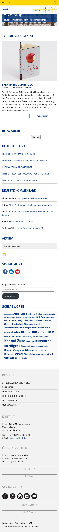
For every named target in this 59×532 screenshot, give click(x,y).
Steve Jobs (29, 354)
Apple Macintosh (9, 318)
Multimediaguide (10, 391)
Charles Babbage (15, 320)
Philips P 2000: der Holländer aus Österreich (26, 173)
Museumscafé (9, 404)
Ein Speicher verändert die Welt (18, 154)
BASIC (29, 318)
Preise (29, 476)
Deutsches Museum (22, 324)
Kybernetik (30, 341)
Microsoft (25, 346)
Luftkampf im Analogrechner (17, 167)
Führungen (8, 387)
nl (12, 3)
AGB (31, 523)
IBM (51, 332)
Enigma (28, 328)
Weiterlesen (42, 115)
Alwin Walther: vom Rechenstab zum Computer (31, 205)
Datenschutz (20, 523)
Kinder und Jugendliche (14, 396)
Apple (52, 313)
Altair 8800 (31, 314)
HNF (30, 87)
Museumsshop (9, 400)
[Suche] (55, 2)
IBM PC (7, 336)
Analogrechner (42, 314)
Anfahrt (28, 469)
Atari (25, 317)
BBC (34, 317)
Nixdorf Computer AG (16, 350)
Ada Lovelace (8, 314)
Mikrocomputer (37, 346)
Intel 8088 (19, 337)
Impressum (7, 523)
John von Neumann (39, 336)
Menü (6, 9)
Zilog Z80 (18, 358)
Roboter (9, 354)
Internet (27, 336)
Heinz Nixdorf (22, 332)
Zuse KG (24, 358)
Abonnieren (10, 296)
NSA (29, 351)
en (6, 3)
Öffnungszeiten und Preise (16, 382)
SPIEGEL (18, 354)
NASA (46, 346)
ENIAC (21, 327)
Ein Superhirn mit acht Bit (21, 221)
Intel (13, 337)
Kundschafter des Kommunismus (19, 180)
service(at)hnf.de (18, 437)
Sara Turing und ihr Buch (18, 84)
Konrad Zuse (14, 340)
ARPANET (19, 317)
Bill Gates (41, 317)
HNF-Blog (28, 512)
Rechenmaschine (39, 350)
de (3, 2)
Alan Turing (20, 313)
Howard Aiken (42, 333)
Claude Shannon (30, 321)
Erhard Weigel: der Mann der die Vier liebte (24, 160)
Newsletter (29, 505)
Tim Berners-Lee (41, 355)
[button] (5, 271)
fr (9, 3)
